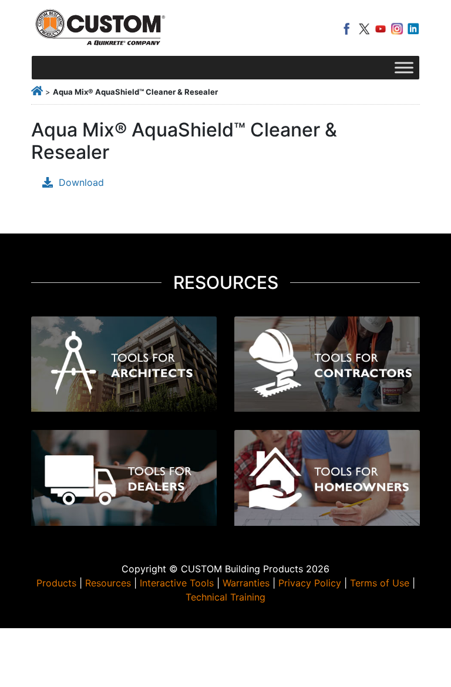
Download (81, 182)
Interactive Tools (177, 583)
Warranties (246, 583)
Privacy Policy (309, 583)
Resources (108, 583)
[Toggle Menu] (404, 67)
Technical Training (225, 597)
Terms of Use (379, 583)
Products (56, 583)
